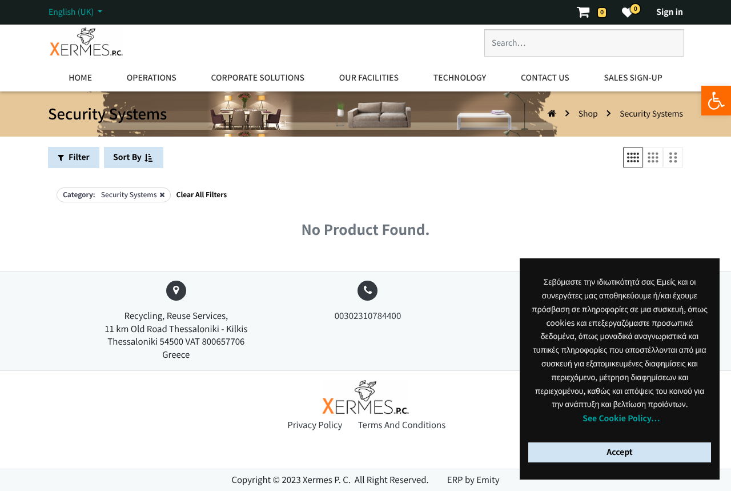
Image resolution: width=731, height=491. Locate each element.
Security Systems (651, 113)
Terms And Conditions (401, 425)
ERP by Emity (473, 480)
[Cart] (588, 12)
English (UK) (72, 12)
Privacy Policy (315, 425)
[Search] (663, 47)
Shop (588, 113)
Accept (619, 452)
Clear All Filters (201, 194)
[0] (627, 12)
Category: (79, 194)
